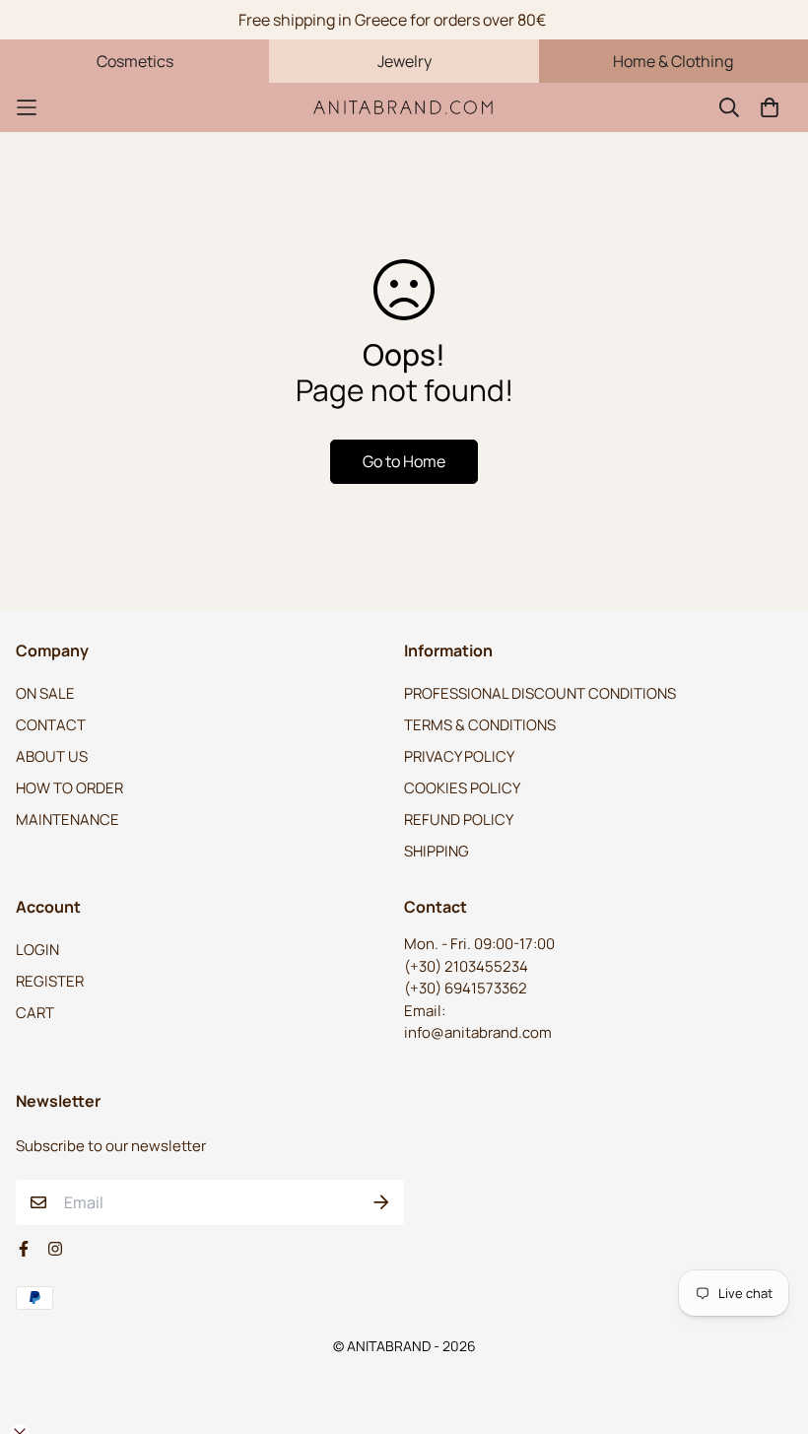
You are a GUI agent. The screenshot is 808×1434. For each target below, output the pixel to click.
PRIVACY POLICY (459, 756)
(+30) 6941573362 (465, 988)
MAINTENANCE (67, 819)
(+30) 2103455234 (466, 966)
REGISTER (50, 981)
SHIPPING (436, 851)
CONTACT (51, 725)
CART (35, 1012)
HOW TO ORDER (69, 788)
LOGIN (37, 949)
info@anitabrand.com (478, 1032)
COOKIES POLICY (462, 788)
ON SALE (45, 693)
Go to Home (404, 461)
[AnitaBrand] (404, 107)
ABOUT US (52, 756)
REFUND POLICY (458, 819)
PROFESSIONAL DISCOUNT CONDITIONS (540, 693)
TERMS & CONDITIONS (480, 725)
